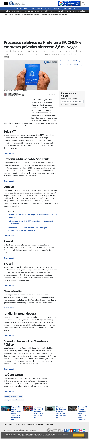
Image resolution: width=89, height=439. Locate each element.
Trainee (20, 396)
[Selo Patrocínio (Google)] (69, 3)
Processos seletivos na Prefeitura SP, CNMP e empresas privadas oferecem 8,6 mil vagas (44, 14)
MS (42, 11)
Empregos (47, 8)
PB (51, 11)
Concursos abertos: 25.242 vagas (71, 61)
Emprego (13, 396)
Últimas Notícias (20, 8)
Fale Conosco (16, 430)
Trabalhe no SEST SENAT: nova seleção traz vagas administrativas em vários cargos (27, 229)
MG (45, 11)
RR (73, 11)
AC (9, 11)
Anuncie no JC (24, 430)
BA (20, 11)
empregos (7, 400)
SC (75, 11)
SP (78, 11)
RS (67, 11)
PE (56, 11)
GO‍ (32, 11)
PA (48, 11)
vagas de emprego (17, 400)
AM (18, 11)
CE (23, 11)
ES (29, 11)
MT (38, 11)
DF (26, 11)
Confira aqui (9, 153)
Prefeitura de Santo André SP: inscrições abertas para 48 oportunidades (30, 222)
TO (84, 11)
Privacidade (33, 430)
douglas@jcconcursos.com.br (16, 94)
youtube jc (57, 8)
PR (53, 11)
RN (64, 11)
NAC (5, 11)
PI (59, 11)
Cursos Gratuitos (68, 8)
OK (78, 435)
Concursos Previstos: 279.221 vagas (71, 65)
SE (81, 11)
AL (12, 11)
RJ (61, 11)
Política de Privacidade (59, 434)
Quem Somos (7, 430)
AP (14, 11)
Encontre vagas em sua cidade (69, 98)
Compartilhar (52, 94)
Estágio (6, 396)
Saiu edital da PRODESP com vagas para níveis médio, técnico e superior (32, 215)
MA (35, 11)
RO (70, 11)
